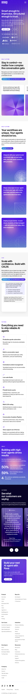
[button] (25, 2)
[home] (4, 2)
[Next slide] (16, 550)
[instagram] (5, 686)
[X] (7, 686)
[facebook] (2, 686)
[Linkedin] (10, 686)
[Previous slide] (11, 550)
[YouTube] (13, 686)
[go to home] (4, 589)
